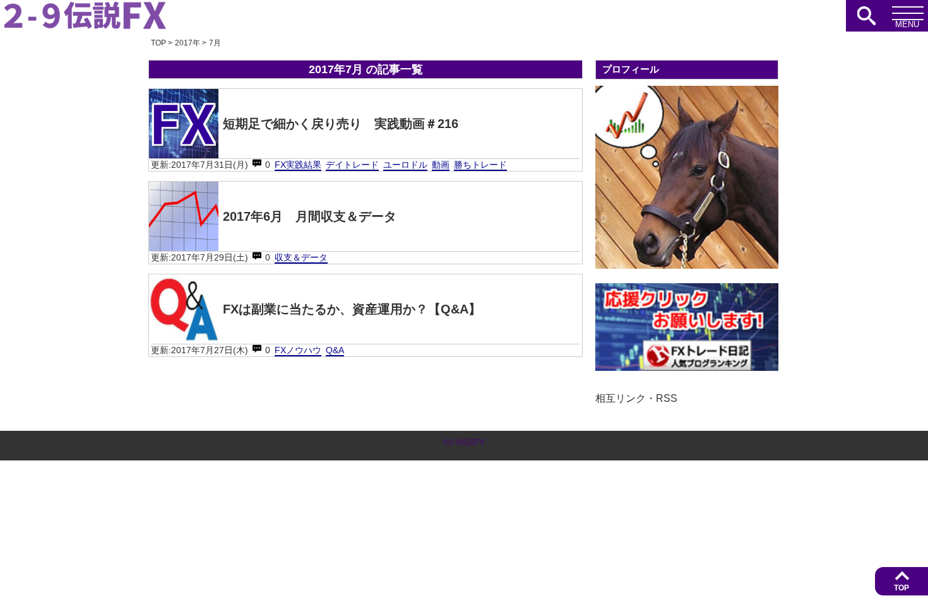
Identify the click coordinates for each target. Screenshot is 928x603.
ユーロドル (405, 165)
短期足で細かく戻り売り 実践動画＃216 (340, 124)
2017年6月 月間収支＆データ (309, 216)
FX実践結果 (298, 165)
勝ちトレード (480, 165)
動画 (440, 165)
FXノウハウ (298, 350)
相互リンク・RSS (636, 398)
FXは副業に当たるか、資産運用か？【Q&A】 (352, 309)
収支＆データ (301, 257)
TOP (901, 587)
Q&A (335, 350)
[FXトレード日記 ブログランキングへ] (686, 367)
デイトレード (352, 165)
